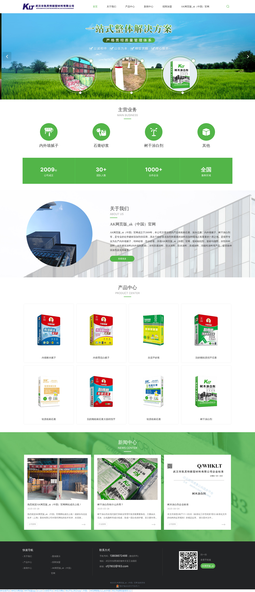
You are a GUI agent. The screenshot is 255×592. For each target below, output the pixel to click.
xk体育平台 (48, 590)
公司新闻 (32, 524)
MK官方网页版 (17, 590)
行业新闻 (102, 524)
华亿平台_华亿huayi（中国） (77, 590)
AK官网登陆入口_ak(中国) (100, 590)
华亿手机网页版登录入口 (121, 590)
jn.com (40, 590)
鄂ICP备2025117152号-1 (129, 586)
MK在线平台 (5, 590)
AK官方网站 (59, 590)
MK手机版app (30, 590)
